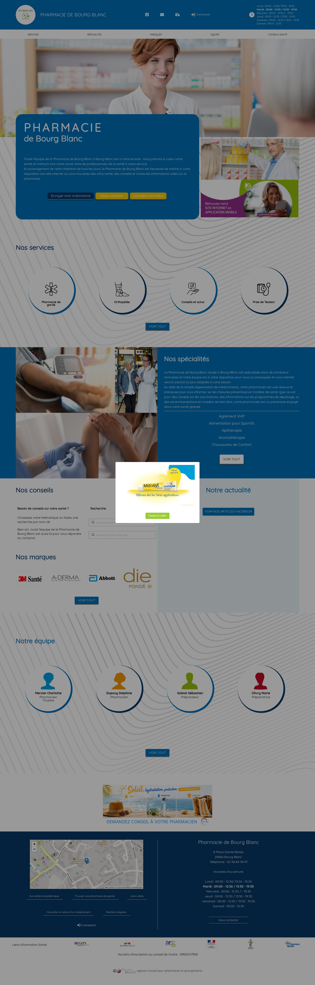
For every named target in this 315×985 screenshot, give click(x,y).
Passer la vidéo (157, 515)
